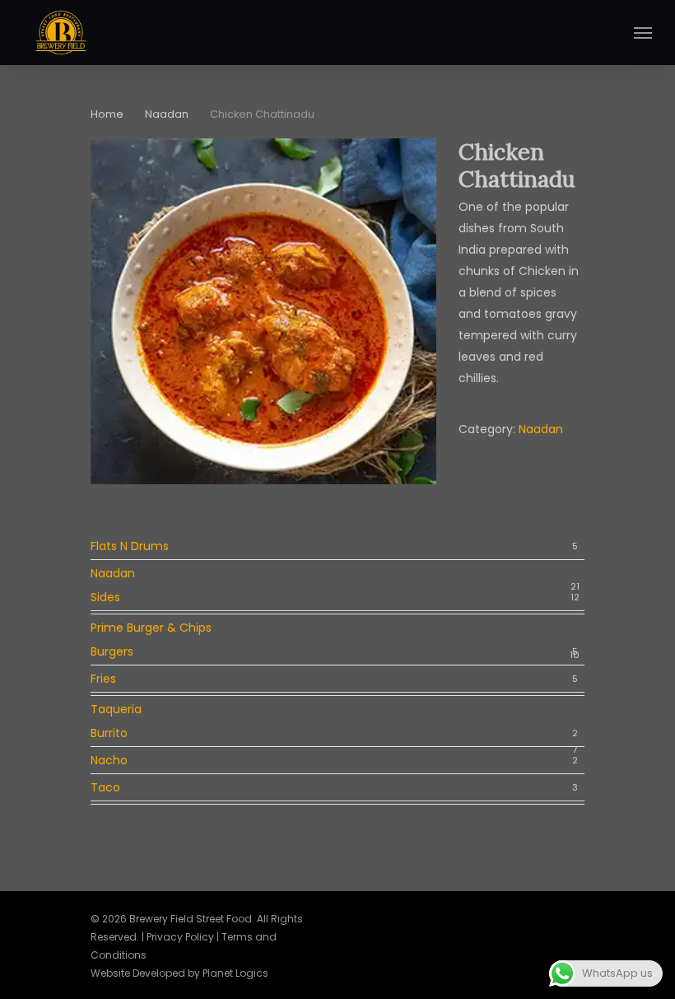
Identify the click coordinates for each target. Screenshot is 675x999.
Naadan (167, 114)
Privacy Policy (180, 937)
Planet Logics (235, 973)
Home (107, 114)
